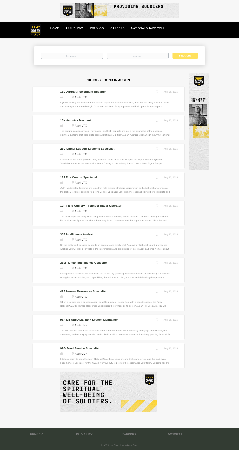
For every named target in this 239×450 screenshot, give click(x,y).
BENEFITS (175, 434)
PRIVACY (36, 434)
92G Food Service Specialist (79, 348)
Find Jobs (185, 55)
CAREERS (129, 434)
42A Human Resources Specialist (83, 291)
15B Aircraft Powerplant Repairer (83, 91)
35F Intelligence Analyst (76, 234)
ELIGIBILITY (84, 434)
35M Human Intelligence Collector (83, 262)
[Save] (157, 92)
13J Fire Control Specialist (78, 177)
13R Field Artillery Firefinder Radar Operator (90, 205)
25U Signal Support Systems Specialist (87, 148)
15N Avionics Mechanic (76, 120)
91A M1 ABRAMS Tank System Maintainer (89, 319)
